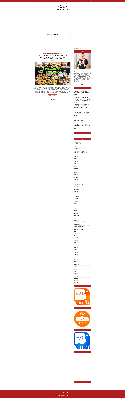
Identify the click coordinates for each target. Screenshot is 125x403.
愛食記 (75, 257)
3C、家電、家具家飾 (78, 143)
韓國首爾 (76, 213)
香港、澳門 (76, 215)
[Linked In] (54, 99)
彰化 (75, 254)
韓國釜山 (76, 210)
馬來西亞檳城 (77, 218)
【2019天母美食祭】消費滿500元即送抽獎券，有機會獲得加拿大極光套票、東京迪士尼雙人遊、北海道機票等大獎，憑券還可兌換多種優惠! (52, 57)
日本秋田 (76, 196)
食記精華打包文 (77, 273)
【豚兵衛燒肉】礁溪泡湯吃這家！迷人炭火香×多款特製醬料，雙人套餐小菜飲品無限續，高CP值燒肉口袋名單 (82, 106)
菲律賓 (75, 203)
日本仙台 (76, 179)
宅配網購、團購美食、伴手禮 (80, 221)
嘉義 (75, 245)
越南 (75, 206)
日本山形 (76, 186)
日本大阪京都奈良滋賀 (78, 184)
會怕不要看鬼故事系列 (78, 229)
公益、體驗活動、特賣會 (79, 151)
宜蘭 (75, 249)
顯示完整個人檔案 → (77, 81)
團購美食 (76, 220)
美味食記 (57, 53)
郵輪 (75, 208)
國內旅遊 (76, 154)
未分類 (75, 231)
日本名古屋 (76, 181)
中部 (75, 156)
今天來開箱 (76, 148)
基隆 (75, 247)
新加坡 (75, 172)
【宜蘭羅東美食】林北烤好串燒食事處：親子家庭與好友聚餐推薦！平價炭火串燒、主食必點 (82, 93)
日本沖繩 (76, 191)
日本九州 (76, 177)
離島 (75, 166)
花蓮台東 (76, 264)
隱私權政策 (64, 400)
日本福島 (76, 194)
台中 (75, 237)
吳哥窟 (75, 169)
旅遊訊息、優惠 (77, 174)
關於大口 (35, 1)
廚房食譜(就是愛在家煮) (41, 1)
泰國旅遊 (76, 201)
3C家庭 (75, 142)
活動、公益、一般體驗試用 (50, 53)
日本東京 (76, 189)
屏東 (75, 252)
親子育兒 (76, 278)
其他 (82, 1)
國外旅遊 (76, 168)
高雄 (75, 276)
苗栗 (75, 266)
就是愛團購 (76, 224)
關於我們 (60, 400)
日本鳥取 (76, 198)
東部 (75, 163)
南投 (75, 235)
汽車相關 (76, 146)
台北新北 (44, 53)
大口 (75, 71)
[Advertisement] (82, 39)
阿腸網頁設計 (123, 398)
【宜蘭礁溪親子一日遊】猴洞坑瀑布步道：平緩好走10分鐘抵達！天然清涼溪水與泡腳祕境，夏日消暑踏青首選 (82, 99)
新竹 (75, 259)
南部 (75, 161)
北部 (75, 158)
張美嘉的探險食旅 (76, 384)
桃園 (75, 261)
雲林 (75, 271)
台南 (75, 242)
